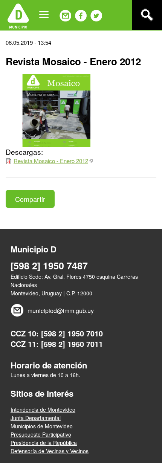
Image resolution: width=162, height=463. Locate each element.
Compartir (30, 199)
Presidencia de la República (44, 442)
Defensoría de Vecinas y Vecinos (50, 451)
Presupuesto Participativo (41, 434)
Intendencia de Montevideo (43, 409)
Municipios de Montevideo (42, 426)
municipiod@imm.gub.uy (61, 310)
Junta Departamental (36, 418)
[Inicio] (18, 15)
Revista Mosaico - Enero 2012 (51, 161)
